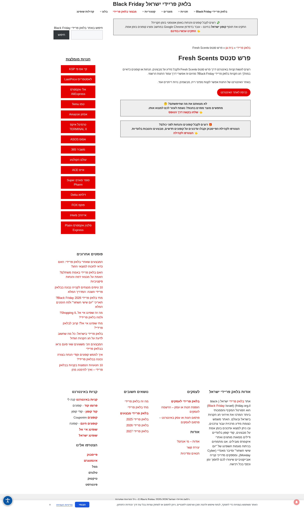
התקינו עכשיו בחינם (183, 31)
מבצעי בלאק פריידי (125, 11)
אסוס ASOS (78, 139)
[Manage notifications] (296, 502)
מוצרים (168, 11)
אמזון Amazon (78, 114)
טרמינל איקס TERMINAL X (78, 127)
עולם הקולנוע (78, 159)
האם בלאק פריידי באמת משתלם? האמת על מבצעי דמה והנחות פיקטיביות (81, 277)
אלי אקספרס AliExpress (78, 92)
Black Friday (216, 405)
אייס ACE (78, 170)
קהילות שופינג (85, 11)
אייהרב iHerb (78, 215)
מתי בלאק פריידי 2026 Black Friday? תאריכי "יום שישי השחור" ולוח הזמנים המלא (79, 302)
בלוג (105, 11)
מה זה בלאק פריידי (136, 401)
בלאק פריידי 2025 (137, 419)
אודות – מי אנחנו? (188, 441)
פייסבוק (92, 454)
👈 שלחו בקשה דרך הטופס (185, 112)
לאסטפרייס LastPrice (78, 79)
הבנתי (82, 504)
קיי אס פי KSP (78, 69)
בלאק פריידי (243, 47)
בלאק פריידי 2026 (137, 425)
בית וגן (229, 47)
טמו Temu (78, 104)
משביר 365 (78, 149)
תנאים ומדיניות (190, 453)
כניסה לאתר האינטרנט (234, 92)
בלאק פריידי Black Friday (211, 11)
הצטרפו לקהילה (183, 133)
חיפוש (61, 34)
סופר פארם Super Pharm (78, 182)
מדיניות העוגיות (64, 504)
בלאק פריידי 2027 (137, 431)
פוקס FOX (78, 205)
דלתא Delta (78, 194)
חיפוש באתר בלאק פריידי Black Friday (78, 28)
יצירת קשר (193, 447)
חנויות (184, 11)
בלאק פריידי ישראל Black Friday (152, 4)
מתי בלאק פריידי (138, 407)
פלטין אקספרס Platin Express (78, 228)
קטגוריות (150, 11)
